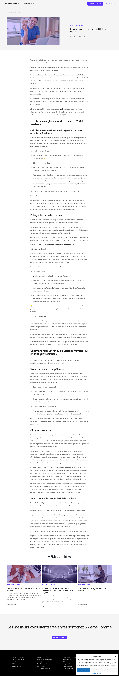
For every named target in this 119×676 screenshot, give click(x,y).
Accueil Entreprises (18, 657)
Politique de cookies (96, 673)
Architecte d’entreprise (44, 659)
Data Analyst (67, 659)
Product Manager (68, 668)
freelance (63, 109)
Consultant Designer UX (44, 668)
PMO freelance (67, 666)
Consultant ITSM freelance (71, 657)
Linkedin (14, 662)
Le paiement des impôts (41, 276)
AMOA (39, 657)
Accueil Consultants (18, 659)
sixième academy (14, 13)
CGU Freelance (16, 666)
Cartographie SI (42, 662)
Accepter (83, 670)
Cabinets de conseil (28, 3)
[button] (116, 656)
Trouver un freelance (95, 3)
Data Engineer (67, 662)
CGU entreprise (17, 664)
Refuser (97, 670)
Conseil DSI (41, 666)
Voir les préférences (110, 670)
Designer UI (66, 664)
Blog (13, 668)
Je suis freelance (110, 3)
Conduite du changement (45, 664)
